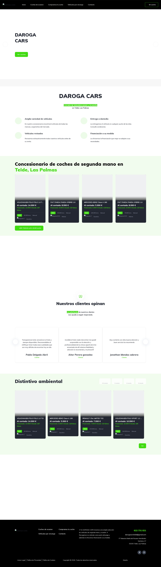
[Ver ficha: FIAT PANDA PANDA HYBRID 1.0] (63, 199)
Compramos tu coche (55, 5)
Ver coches (21, 54)
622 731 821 (140, 530)
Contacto (91, 5)
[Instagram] (144, 552)
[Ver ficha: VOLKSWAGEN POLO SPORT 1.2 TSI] (128, 414)
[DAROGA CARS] (9, 5)
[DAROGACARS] (80, 44)
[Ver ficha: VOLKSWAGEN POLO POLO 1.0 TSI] (30, 199)
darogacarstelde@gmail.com (135, 535)
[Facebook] (139, 552)
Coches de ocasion (37, 5)
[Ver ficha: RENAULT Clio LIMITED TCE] (95, 413)
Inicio (24, 5)
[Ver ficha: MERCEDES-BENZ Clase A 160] (97, 199)
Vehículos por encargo (75, 5)
